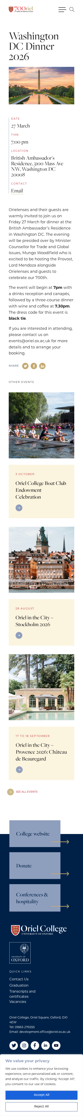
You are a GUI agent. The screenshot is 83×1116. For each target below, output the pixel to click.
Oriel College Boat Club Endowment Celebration (41, 490)
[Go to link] (41, 507)
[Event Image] (41, 425)
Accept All (41, 1095)
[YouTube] (56, 1045)
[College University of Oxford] (20, 953)
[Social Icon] (25, 366)
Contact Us (19, 979)
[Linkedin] (45, 1045)
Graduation (19, 985)
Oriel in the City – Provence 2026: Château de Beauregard (41, 751)
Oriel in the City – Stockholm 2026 (34, 621)
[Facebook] (35, 1045)
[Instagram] (24, 1045)
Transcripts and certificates (22, 994)
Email (17, 190)
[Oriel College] (21, 9)
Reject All (41, 1106)
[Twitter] (13, 1045)
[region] (41, 1085)
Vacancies (17, 1002)
